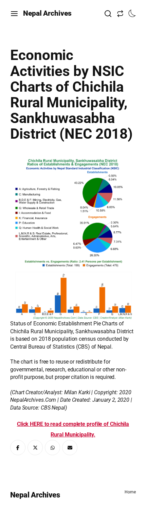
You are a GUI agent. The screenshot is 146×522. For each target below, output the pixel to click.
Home (130, 492)
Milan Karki (77, 392)
